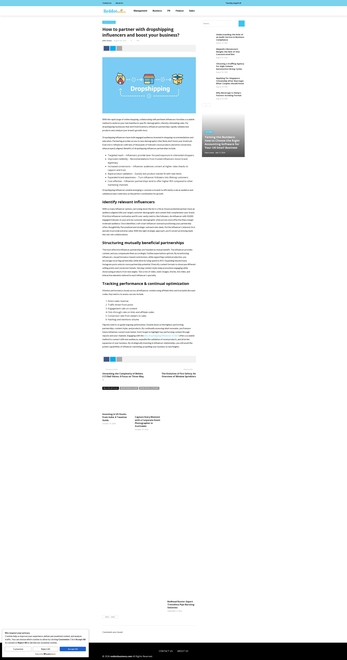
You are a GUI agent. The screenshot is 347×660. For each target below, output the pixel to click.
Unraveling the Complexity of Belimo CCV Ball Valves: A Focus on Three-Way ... (123, 376)
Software (209, 132)
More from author (129, 388)
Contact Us (106, 3)
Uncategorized (109, 22)
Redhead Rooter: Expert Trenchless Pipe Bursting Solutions (180, 604)
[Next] (209, 105)
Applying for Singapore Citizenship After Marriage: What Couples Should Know (230, 81)
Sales (192, 10)
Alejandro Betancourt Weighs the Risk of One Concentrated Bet (228, 52)
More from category (149, 388)
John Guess (107, 40)
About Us (119, 3)
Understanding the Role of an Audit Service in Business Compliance (230, 37)
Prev (107, 617)
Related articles (110, 388)
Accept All (73, 649)
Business (157, 10)
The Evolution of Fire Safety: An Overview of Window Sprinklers (179, 375)
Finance (180, 10)
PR (168, 10)
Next (113, 617)
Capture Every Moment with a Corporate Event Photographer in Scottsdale (147, 422)
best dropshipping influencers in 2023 (161, 335)
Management (140, 10)
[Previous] (204, 105)
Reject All (45, 649)
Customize (18, 649)
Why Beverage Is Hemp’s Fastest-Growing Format (229, 94)
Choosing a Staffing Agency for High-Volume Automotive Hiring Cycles (230, 66)
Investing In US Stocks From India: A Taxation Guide (114, 417)
